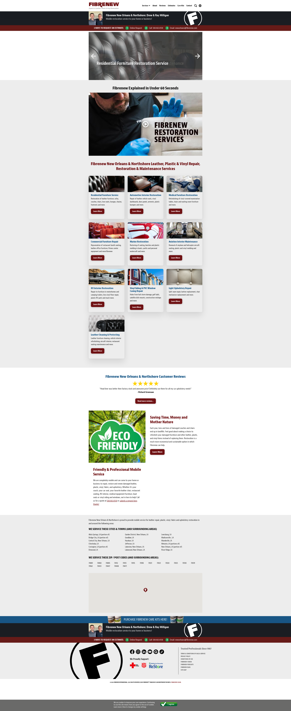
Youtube (150, 651)
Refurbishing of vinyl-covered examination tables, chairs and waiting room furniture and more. (184, 201)
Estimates (171, 5)
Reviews (162, 5)
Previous (93, 56)
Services (145, 5)
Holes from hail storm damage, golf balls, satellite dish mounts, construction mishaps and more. (145, 297)
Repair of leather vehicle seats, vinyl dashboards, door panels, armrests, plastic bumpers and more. (144, 201)
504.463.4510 (158, 28)
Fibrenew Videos (186, 662)
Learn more (117, 707)
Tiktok (161, 651)
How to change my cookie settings (134, 707)
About (155, 5)
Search (195, 5)
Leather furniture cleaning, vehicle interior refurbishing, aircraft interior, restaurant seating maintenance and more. (106, 341)
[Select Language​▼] (200, 5)
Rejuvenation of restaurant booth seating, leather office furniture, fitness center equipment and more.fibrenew (106, 248)
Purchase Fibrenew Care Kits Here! (145, 619)
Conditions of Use (187, 659)
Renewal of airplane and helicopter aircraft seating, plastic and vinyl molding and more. (184, 248)
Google (156, 651)
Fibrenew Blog (186, 667)
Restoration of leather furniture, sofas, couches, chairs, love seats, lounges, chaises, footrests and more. (106, 201)
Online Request (136, 28)
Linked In (144, 651)
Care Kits (180, 5)
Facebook (132, 651)
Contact (189, 5)
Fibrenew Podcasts (187, 664)
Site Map (183, 670)
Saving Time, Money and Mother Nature (168, 419)
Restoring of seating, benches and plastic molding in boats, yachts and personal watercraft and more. (144, 248)
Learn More (97, 211)
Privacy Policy (185, 656)
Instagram (138, 651)
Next (197, 56)
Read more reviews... (146, 401)
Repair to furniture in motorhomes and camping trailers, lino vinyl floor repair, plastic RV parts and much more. (105, 294)
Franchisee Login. (176, 682)
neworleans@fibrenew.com (186, 28)
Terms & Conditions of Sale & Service (193, 654)
